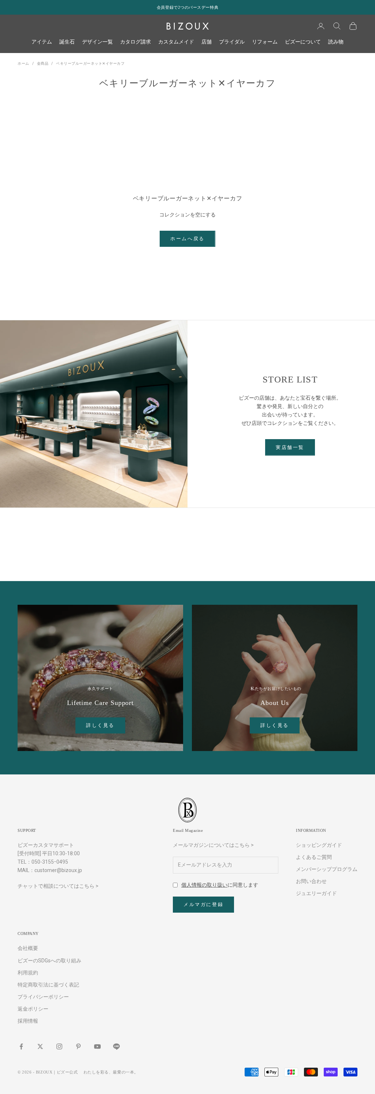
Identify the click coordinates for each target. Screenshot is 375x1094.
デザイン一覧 (97, 42)
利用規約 (28, 973)
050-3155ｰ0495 (49, 862)
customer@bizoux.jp (58, 870)
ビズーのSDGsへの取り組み (49, 960)
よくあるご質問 (314, 857)
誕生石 (67, 42)
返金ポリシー (33, 1009)
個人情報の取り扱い (204, 885)
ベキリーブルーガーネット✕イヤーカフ (90, 63)
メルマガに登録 (203, 904)
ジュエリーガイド (316, 893)
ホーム (23, 63)
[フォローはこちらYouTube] (97, 1046)
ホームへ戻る (187, 238)
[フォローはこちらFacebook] (21, 1046)
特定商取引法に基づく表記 (48, 985)
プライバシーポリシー (43, 997)
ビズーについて (303, 42)
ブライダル (232, 42)
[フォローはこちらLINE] (116, 1046)
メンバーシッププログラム (326, 869)
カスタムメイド (176, 42)
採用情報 (28, 1021)
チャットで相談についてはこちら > (58, 886)
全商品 (43, 63)
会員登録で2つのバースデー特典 (187, 7)
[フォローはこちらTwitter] (40, 1046)
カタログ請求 (135, 42)
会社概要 (28, 948)
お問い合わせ (311, 881)
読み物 (336, 42)
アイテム (41, 42)
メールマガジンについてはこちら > (213, 845)
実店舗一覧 (290, 447)
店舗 (206, 42)
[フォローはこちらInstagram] (59, 1046)
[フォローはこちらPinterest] (78, 1046)
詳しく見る (100, 725)
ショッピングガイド (319, 845)
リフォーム (265, 42)
